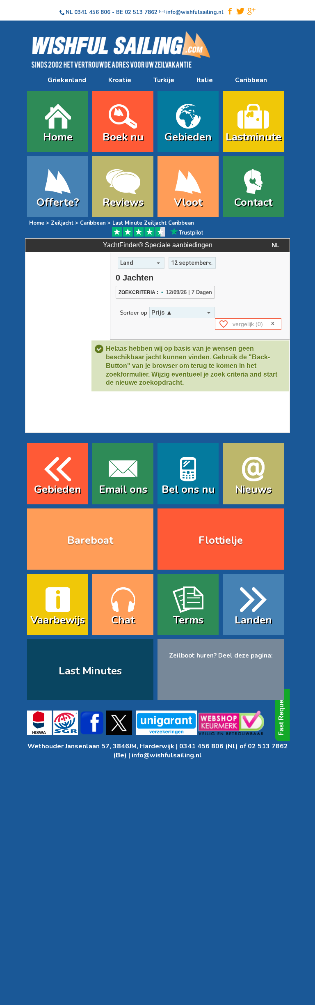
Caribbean (251, 80)
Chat (123, 620)
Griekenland (67, 80)
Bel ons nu (188, 489)
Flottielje (221, 540)
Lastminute (253, 137)
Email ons (123, 489)
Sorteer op (133, 312)
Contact (253, 202)
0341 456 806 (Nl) (208, 746)
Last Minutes (90, 671)
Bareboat (90, 540)
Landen (253, 620)
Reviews (123, 202)
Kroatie (119, 80)
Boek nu (123, 137)
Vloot (188, 202)
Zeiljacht (62, 223)
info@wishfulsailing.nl (167, 755)
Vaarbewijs (57, 620)
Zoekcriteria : (138, 292)
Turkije (163, 80)
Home (58, 137)
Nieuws (253, 489)
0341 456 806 (92, 12)
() (248, 324)
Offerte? (58, 202)
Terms (188, 620)
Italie (204, 80)
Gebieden (188, 137)
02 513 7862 (141, 12)
